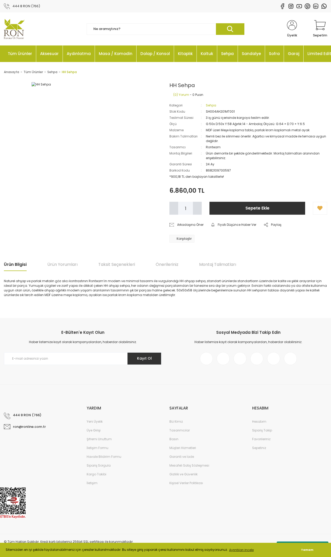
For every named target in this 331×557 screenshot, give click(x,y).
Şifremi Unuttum (99, 439)
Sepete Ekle (257, 208)
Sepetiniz (259, 448)
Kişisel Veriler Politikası (186, 483)
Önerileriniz (167, 264)
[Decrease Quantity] (173, 208)
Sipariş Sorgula (99, 465)
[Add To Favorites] (320, 208)
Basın (173, 439)
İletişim (92, 483)
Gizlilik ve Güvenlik (183, 474)
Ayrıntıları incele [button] (241, 550)
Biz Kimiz (176, 421)
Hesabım (259, 421)
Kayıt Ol (144, 358)
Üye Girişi (94, 430)
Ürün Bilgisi (15, 264)
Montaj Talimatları (217, 264)
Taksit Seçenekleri (116, 264)
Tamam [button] (307, 550)
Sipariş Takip (262, 430)
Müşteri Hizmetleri (182, 448)
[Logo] (14, 29)
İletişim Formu (97, 448)
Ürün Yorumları (62, 264)
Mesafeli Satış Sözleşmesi (189, 465)
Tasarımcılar (179, 430)
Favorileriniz (261, 439)
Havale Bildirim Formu (104, 456)
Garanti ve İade (181, 456)
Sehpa (211, 105)
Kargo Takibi (96, 474)
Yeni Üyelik (95, 421)
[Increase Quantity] (197, 208)
